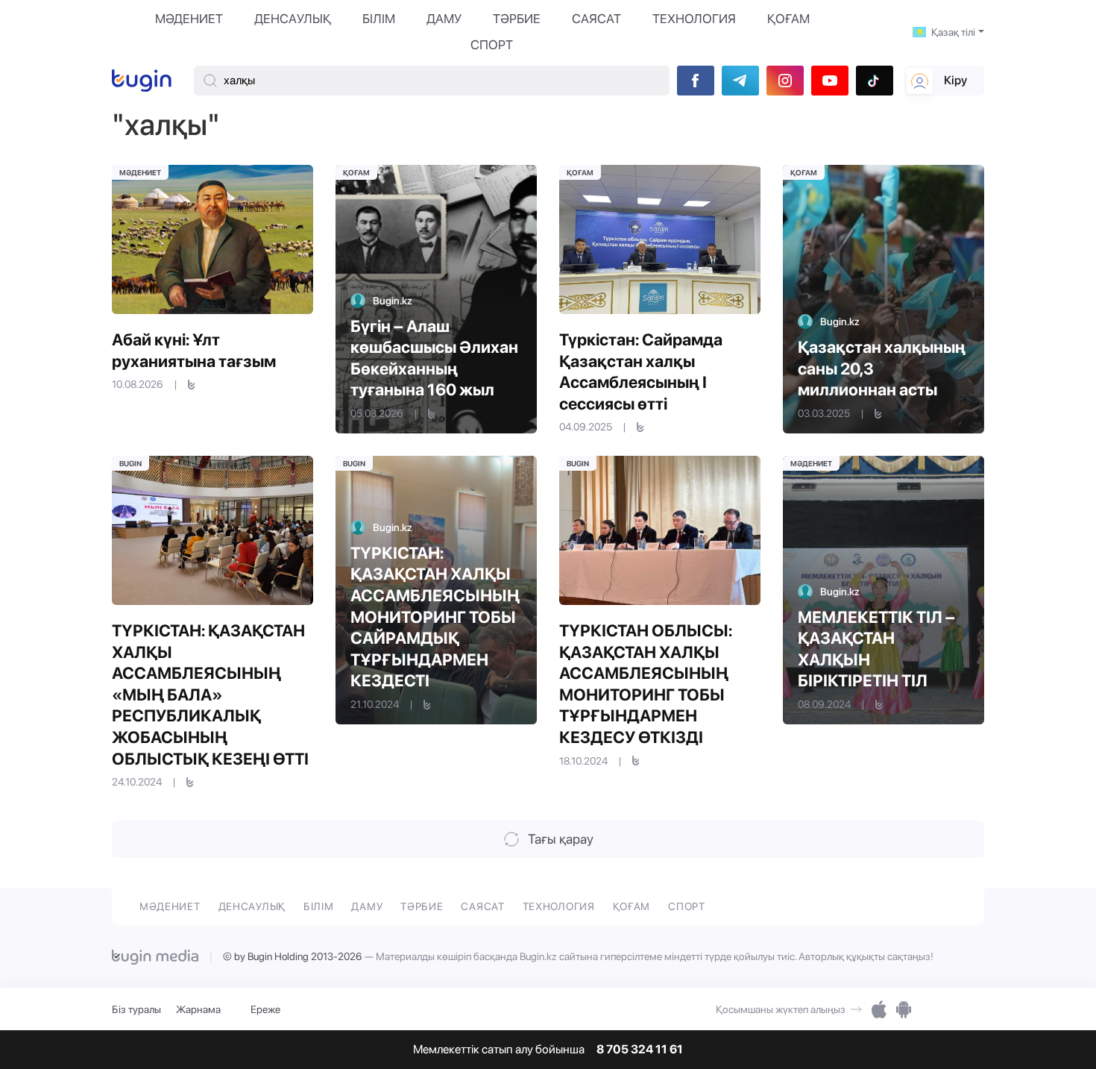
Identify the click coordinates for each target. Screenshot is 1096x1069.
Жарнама (198, 1009)
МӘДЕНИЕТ (189, 18)
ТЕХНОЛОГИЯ (694, 18)
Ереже (265, 1009)
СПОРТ (491, 44)
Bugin (130, 463)
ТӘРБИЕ (517, 18)
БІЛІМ (378, 18)
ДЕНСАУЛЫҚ (292, 18)
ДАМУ (444, 18)
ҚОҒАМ (788, 18)
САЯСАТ (596, 18)
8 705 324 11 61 (639, 1050)
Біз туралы (136, 1009)
